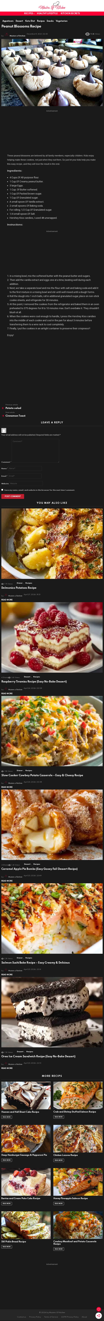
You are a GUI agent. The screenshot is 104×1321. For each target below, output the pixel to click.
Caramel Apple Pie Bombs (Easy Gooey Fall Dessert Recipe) (39, 869)
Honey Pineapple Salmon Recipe (70, 1198)
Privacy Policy (35, 1317)
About (84, 1317)
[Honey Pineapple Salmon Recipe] (78, 1182)
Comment (6, 462)
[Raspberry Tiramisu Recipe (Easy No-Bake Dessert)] (52, 637)
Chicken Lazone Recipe (65, 1155)
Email (4, 476)
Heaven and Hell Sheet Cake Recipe (20, 1112)
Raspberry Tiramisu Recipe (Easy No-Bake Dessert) (34, 681)
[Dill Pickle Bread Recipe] (26, 1225)
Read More (7, 600)
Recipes (28, 14)
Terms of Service (51, 1317)
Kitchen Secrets (70, 14)
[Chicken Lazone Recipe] (78, 1139)
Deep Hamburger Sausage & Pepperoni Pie (24, 1155)
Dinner (19, 583)
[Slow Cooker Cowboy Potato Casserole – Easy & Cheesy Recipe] (52, 731)
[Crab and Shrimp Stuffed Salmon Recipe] (78, 1095)
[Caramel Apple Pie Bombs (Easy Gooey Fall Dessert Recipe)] (52, 825)
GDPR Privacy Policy (70, 1317)
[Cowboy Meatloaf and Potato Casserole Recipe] (78, 1225)
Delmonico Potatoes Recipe (18, 588)
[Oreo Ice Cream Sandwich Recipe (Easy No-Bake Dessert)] (52, 1012)
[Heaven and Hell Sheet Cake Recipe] (26, 1095)
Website (5, 484)
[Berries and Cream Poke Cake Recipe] (26, 1182)
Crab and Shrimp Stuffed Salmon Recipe (74, 1112)
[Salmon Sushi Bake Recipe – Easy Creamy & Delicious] (52, 918)
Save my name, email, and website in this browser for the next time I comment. (39, 490)
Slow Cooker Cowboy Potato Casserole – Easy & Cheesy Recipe (42, 775)
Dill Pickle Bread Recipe (13, 1242)
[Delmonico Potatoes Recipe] (52, 543)
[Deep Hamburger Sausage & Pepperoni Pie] (26, 1139)
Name (4, 469)
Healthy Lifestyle (47, 14)
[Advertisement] (52, 132)
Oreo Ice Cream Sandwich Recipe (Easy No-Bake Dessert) (38, 1056)
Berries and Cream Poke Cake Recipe (20, 1198)
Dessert (27, 677)
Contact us (21, 1317)
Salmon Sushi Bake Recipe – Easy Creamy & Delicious (35, 963)
